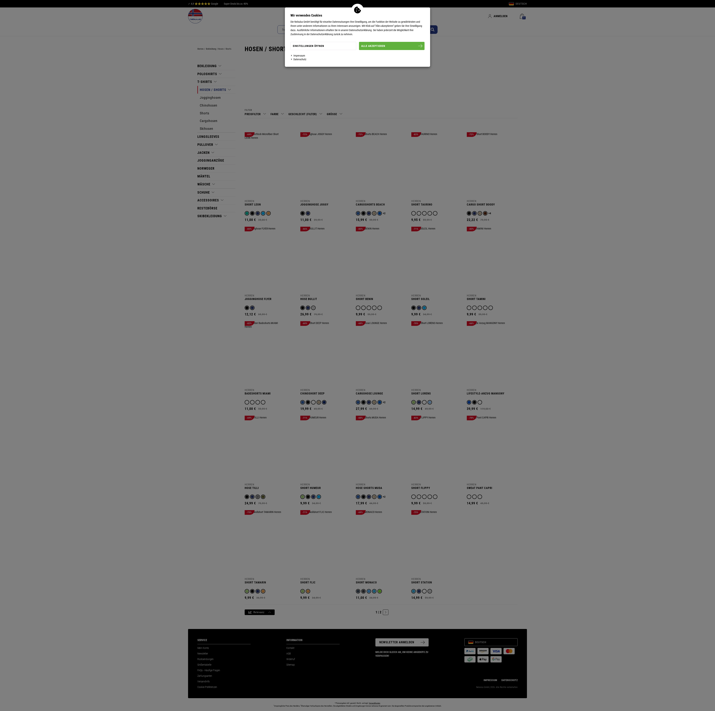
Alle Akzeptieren (373, 45)
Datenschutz (299, 59)
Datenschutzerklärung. (360, 30)
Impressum (299, 55)
